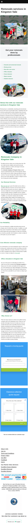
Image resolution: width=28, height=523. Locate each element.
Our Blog (3, 457)
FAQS (3, 462)
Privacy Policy (5, 455)
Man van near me (5, 186)
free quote (17, 253)
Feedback (4, 460)
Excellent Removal (6, 469)
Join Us (3, 451)
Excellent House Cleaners (9, 467)
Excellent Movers (6, 471)
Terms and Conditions (7, 453)
